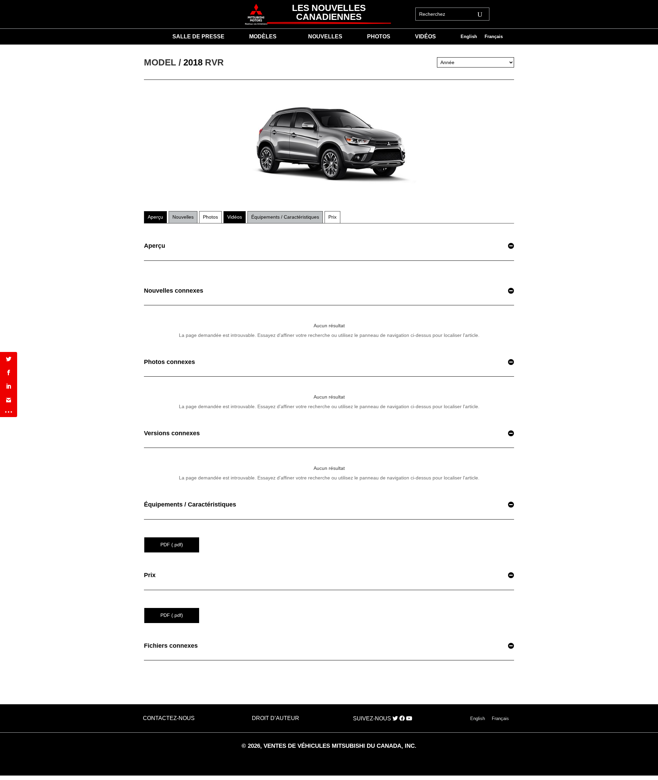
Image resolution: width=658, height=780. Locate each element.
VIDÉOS (425, 36)
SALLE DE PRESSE (198, 36)
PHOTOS (378, 36)
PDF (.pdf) (171, 544)
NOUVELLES (325, 36)
